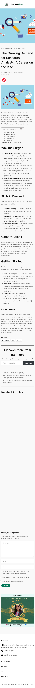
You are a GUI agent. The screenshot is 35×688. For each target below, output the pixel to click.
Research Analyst (26, 380)
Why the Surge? (10, 132)
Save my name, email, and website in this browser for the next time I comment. (16, 572)
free (14, 375)
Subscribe (28, 363)
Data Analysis (7, 375)
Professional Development (11, 380)
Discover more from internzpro (12, 142)
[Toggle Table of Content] (20, 129)
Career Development (16, 373)
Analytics (6, 373)
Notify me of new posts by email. (12, 581)
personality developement (15, 378)
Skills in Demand (10, 134)
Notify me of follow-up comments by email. (16, 577)
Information (5, 48)
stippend (9, 382)
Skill (24, 48)
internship (19, 375)
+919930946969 (8, 651)
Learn (19, 48)
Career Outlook (10, 136)
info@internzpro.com (10, 655)
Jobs (4, 378)
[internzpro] (14, 4)
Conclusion (9, 140)
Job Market (27, 375)
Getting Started (10, 138)
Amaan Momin (7, 72)
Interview (13, 48)
